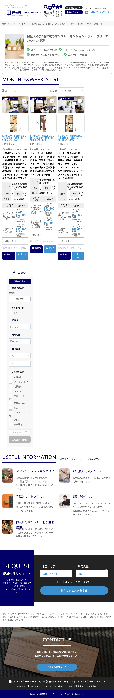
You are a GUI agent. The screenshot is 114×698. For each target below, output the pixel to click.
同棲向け (18, 386)
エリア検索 (46, 14)
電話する (23, 256)
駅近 (16, 407)
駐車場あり (19, 424)
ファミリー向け (21, 381)
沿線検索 (50, 14)
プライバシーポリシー (55, 686)
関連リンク (22, 686)
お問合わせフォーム (57, 667)
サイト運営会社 (76, 686)
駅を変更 (20, 299)
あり (16, 313)
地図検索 (53, 14)
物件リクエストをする (74, 590)
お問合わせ (10, 256)
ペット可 (18, 390)
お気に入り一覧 (75, 8)
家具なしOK (19, 403)
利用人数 (83, 566)
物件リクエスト (73, 12)
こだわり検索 (57, 14)
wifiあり (18, 419)
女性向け (18, 377)
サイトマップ (36, 686)
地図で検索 (21, 272)
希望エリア (49, 566)
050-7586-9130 (99, 12)
